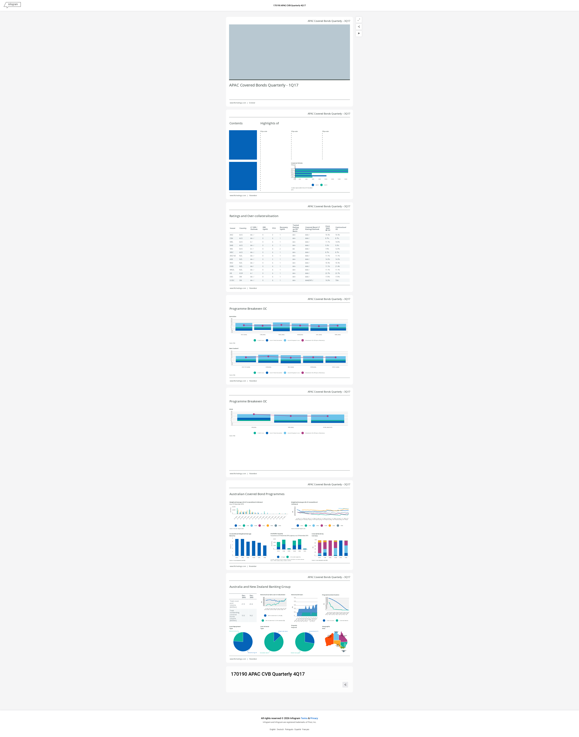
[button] (316, 185)
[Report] (359, 33)
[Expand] (359, 20)
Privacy (314, 718)
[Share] (359, 27)
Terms (304, 718)
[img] (321, 171)
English (273, 729)
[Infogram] (12, 5)
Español (297, 729)
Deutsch (280, 729)
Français (305, 729)
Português (289, 729)
